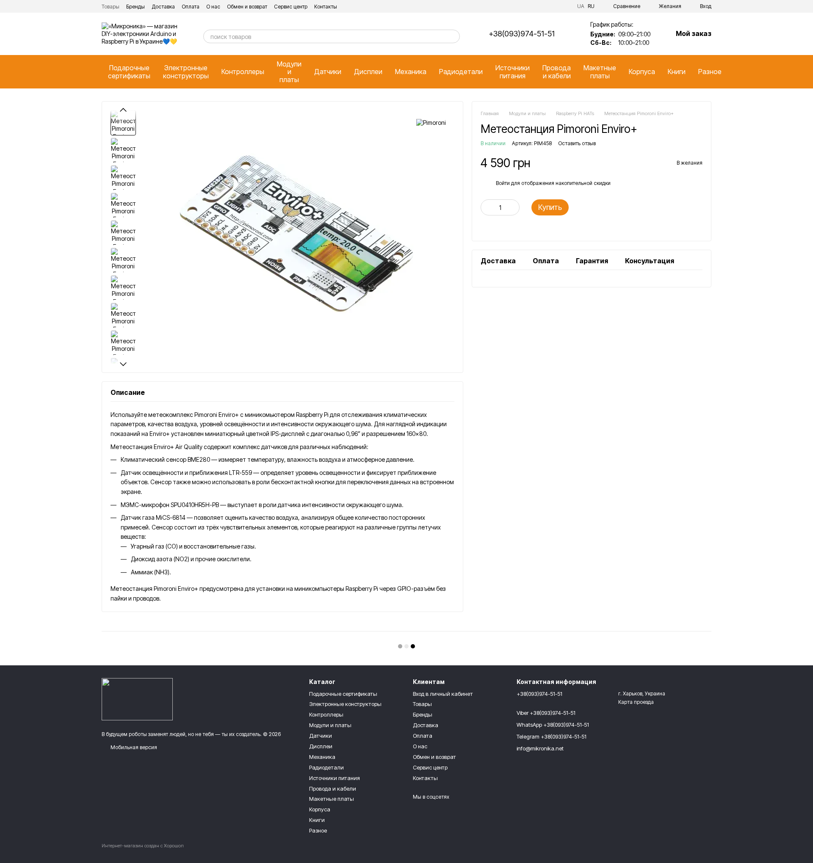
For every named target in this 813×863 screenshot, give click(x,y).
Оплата (190, 6)
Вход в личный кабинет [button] (443, 693)
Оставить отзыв (577, 144)
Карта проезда (636, 702)
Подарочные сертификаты (129, 71)
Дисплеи (368, 71)
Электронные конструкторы (186, 71)
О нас (213, 6)
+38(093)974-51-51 (522, 34)
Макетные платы (599, 71)
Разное (710, 71)
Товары (110, 6)
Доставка (163, 6)
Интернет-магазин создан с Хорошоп (143, 846)
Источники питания (512, 71)
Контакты (325, 6)
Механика (410, 71)
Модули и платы (289, 72)
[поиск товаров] (453, 36)
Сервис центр (290, 6)
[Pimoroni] (431, 122)
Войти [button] (503, 183)
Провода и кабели (556, 71)
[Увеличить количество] (513, 207)
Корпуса (642, 71)
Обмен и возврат (247, 6)
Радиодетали (461, 71)
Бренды (135, 6)
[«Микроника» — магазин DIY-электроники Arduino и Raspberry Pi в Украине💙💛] (137, 699)
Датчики (327, 71)
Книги (677, 71)
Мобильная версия (133, 747)
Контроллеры (242, 71)
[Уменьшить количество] (487, 207)
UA (580, 6)
